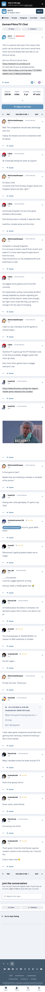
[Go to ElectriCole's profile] (4, 602)
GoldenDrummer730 (16, 520)
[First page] (3, 114)
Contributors (19, 976)
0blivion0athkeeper (15, 120)
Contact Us (24, 979)
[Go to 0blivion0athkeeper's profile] (4, 121)
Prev (8, 114)
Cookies (33, 979)
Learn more (4, 4)
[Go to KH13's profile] (4, 37)
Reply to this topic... (14, 896)
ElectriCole (12, 601)
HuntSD (11, 545)
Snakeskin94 (13, 654)
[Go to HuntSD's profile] (4, 546)
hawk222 (11, 381)
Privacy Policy (13, 979)
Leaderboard (31, 976)
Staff (10, 976)
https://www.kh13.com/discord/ (16, 63)
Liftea (10, 154)
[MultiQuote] (3, 146)
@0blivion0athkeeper (12, 527)
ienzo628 (11, 698)
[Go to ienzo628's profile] (4, 699)
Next (36, 114)
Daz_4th (11, 571)
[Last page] (42, 114)
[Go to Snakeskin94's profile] (4, 655)
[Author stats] (42, 37)
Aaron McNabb (12, 985)
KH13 (10, 36)
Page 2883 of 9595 (21, 114)
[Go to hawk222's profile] (4, 382)
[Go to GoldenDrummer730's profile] (4, 521)
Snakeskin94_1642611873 (15, 710)
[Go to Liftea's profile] (4, 155)
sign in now (13, 889)
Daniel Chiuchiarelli (36, 983)
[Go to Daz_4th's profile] (4, 572)
